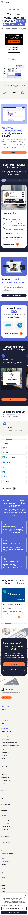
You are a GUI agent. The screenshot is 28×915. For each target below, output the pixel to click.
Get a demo (4, 712)
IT (3, 180)
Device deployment (5, 780)
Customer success (5, 804)
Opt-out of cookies (14, 912)
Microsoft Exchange (6, 766)
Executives (3, 807)
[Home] (6, 2)
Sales (18, 180)
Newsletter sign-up (5, 720)
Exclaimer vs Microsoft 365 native (9, 742)
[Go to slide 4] (25, 439)
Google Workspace (5, 764)
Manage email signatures (7, 818)
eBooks (3, 845)
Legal (2, 867)
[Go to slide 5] (25, 623)
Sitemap (3, 872)
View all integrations (6, 488)
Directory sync (4, 783)
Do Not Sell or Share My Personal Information (14, 908)
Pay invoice (4, 869)
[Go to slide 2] (12, 439)
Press (2, 882)
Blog (2, 839)
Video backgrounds (5, 786)
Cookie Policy (17, 905)
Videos (3, 850)
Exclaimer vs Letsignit (6, 736)
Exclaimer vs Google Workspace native (10, 745)
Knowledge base (5, 861)
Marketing (10, 180)
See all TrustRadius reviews (10, 617)
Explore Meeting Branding (14, 295)
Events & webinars (5, 842)
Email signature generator (7, 853)
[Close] (25, 895)
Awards (3, 888)
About (2, 879)
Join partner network (6, 717)
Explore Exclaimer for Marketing (11, 244)
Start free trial (14, 664)
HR (2, 798)
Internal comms (4, 829)
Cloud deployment (5, 777)
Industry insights (5, 847)
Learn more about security (12, 333)
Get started (14, 152)
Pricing (3, 714)
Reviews (3, 891)
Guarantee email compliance (7, 820)
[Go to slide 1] (3, 439)
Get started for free (14, 399)
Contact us (3, 864)
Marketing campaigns (6, 826)
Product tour (4, 723)
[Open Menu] (26, 2)
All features (4, 774)
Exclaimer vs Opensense (7, 739)
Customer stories (5, 836)
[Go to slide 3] (20, 439)
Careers (3, 885)
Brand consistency (5, 823)
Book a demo (14, 53)
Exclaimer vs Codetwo (6, 734)
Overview (3, 709)
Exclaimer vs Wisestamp (6, 731)
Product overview (5, 752)
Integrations (4, 755)
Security (3, 758)
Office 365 (3, 761)
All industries (4, 810)
